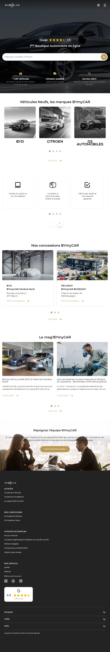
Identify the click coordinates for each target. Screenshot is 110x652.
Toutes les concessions (14, 497)
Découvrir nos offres (55, 449)
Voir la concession (16, 301)
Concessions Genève (13, 516)
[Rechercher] (104, 57)
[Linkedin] (5, 581)
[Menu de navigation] (105, 5)
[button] (50, 151)
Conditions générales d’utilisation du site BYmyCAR (26, 540)
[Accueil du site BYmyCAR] (12, 5)
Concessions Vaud (12, 520)
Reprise (7, 571)
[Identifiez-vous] (98, 5)
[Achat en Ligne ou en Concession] (17, 192)
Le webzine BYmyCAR (13, 501)
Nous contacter (11, 535)
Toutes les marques (12, 493)
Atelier (7, 567)
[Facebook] (13, 581)
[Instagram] (20, 581)
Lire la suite (8, 396)
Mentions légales (11, 544)
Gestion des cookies (12, 552)
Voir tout (52, 161)
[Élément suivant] (59, 223)
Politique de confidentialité (16, 548)
